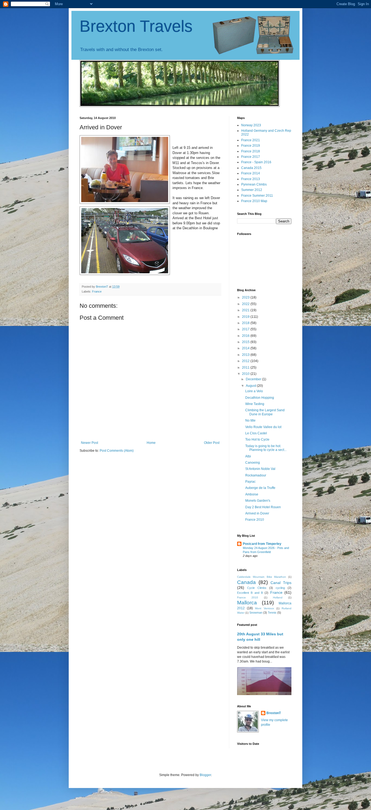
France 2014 (250, 173)
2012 (246, 361)
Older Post (211, 443)
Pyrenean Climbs (254, 184)
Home (151, 443)
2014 (246, 348)
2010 (246, 374)
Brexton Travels (136, 26)
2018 (246, 323)
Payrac (250, 482)
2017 (246, 329)
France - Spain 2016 (256, 162)
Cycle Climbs (256, 587)
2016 (246, 336)
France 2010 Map (254, 201)
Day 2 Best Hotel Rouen (263, 507)
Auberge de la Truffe (260, 488)
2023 (246, 297)
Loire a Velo (254, 391)
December (254, 379)
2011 (246, 367)
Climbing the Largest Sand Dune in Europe (265, 412)
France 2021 (250, 140)
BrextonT (273, 713)
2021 (246, 310)
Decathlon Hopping (259, 398)
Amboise (251, 494)
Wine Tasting (254, 404)
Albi (248, 456)
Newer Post (89, 443)
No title (250, 420)
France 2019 (250, 145)
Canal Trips (281, 582)
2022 (246, 304)
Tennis (272, 612)
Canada (246, 582)
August (251, 386)
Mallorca (247, 602)
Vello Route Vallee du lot (263, 427)
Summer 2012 (251, 190)
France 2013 (250, 179)
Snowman (255, 612)
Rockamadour (255, 475)
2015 (246, 342)
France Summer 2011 (257, 195)
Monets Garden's (257, 501)
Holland (277, 597)
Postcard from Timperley (262, 544)
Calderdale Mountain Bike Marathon (261, 576)
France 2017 (250, 157)
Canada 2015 (251, 168)
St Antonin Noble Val (260, 469)
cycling (280, 587)
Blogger (205, 775)
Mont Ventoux (264, 608)
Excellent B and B (250, 592)
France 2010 (254, 520)
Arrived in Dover (257, 513)
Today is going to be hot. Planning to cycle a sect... (266, 448)
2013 (246, 355)
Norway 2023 (251, 125)
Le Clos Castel (256, 433)
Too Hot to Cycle (257, 439)
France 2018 (250, 151)
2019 (246, 317)
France (97, 291)
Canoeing (252, 462)
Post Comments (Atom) (117, 451)
